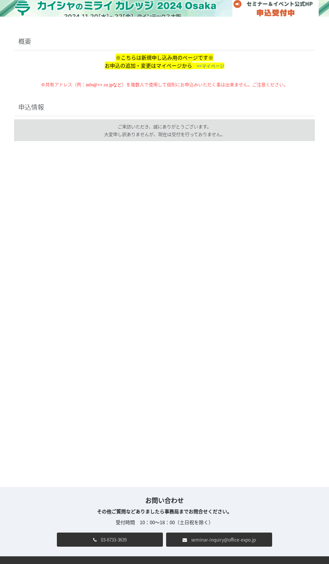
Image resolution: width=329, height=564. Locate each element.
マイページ (213, 66)
